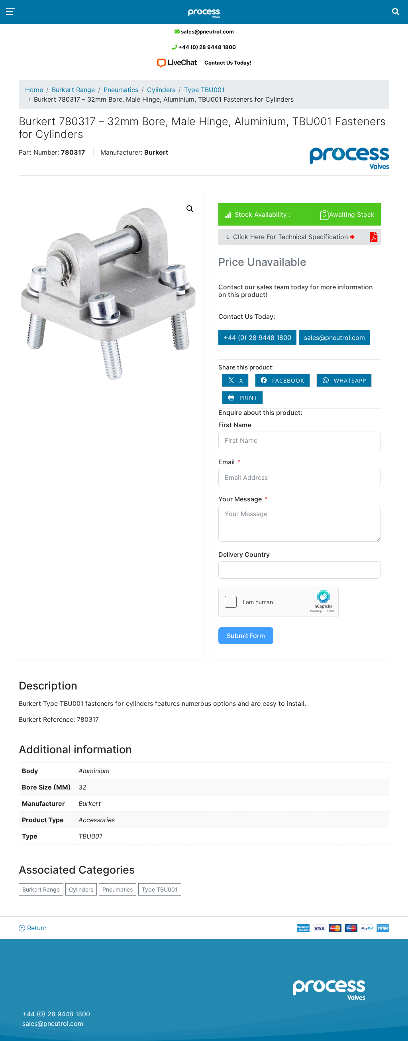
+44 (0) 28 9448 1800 (206, 47)
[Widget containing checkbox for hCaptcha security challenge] (278, 602)
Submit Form (246, 636)
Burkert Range (73, 90)
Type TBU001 (204, 90)
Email (226, 462)
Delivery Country (244, 554)
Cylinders (161, 90)
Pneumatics (121, 90)
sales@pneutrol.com (207, 31)
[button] (190, 209)
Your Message (240, 499)
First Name (234, 425)
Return (36, 928)
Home (34, 90)
